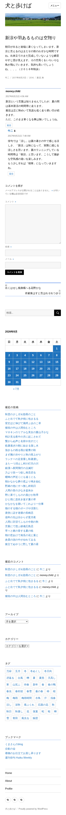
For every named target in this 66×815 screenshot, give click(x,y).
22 (56, 368)
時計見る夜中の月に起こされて (23, 436)
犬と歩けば (18, 5)
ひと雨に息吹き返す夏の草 (20, 499)
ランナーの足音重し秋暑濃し (21, 459)
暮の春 (39, 691)
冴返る (10, 677)
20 (41, 368)
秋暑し (19, 711)
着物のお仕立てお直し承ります (23, 753)
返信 (9, 125)
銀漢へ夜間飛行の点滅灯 (19, 468)
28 (48, 375)
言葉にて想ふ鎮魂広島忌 (19, 526)
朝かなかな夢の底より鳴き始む (23, 481)
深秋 (17, 704)
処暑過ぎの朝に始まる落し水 (21, 445)
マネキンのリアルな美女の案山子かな (27, 432)
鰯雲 (35, 718)
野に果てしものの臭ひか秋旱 (21, 495)
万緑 (9, 671)
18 (25, 368)
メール (9, 259)
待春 (26, 684)
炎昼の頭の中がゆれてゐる (20, 539)
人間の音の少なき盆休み (19, 490)
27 (41, 375)
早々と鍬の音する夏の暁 (19, 530)
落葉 (35, 711)
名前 (8, 246)
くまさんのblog (14, 744)
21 (48, 368)
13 (41, 362)
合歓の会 (10, 748)
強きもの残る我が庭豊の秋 (20, 450)
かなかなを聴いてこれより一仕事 (24, 503)
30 (9, 382)
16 (9, 368)
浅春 (53, 698)
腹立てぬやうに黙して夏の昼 (21, 544)
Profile (8, 788)
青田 (15, 718)
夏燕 (41, 677)
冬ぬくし (35, 671)
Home (8, 773)
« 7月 (16, 389)
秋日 (9, 711)
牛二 (7, 77)
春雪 (29, 691)
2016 (31, 77)
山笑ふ (16, 684)
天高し (52, 677)
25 (25, 375)
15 (56, 362)
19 (33, 368)
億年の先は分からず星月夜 (20, 517)
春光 (9, 691)
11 (25, 362)
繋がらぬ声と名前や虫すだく (21, 441)
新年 (35, 684)
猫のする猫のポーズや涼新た (21, 508)
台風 (20, 677)
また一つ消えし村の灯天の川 (21, 463)
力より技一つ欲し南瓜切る (20, 472)
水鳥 (38, 698)
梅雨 (15, 698)
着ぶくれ (29, 704)
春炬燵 (19, 691)
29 (56, 375)
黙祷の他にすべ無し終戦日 (20, 486)
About (8, 780)
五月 (17, 671)
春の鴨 (52, 684)
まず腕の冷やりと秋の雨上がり (23, 454)
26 (33, 375)
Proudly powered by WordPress (33, 809)
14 (48, 362)
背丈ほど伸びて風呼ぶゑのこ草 (23, 423)
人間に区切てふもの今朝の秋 (21, 521)
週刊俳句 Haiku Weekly (18, 757)
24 (17, 375)
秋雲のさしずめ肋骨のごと (20, 414)
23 (9, 375)
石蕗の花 (43, 704)
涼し (9, 704)
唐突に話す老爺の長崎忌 (19, 512)
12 (33, 362)
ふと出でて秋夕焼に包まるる (21, 418)
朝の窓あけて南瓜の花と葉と (21, 535)
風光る (25, 718)
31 (17, 382)
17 (17, 368)
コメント (10, 201)
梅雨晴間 (26, 698)
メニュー (54, 5)
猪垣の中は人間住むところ (20, 427)
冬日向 (48, 671)
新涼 (39, 77)
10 (17, 362)
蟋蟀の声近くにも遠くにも (20, 477)
